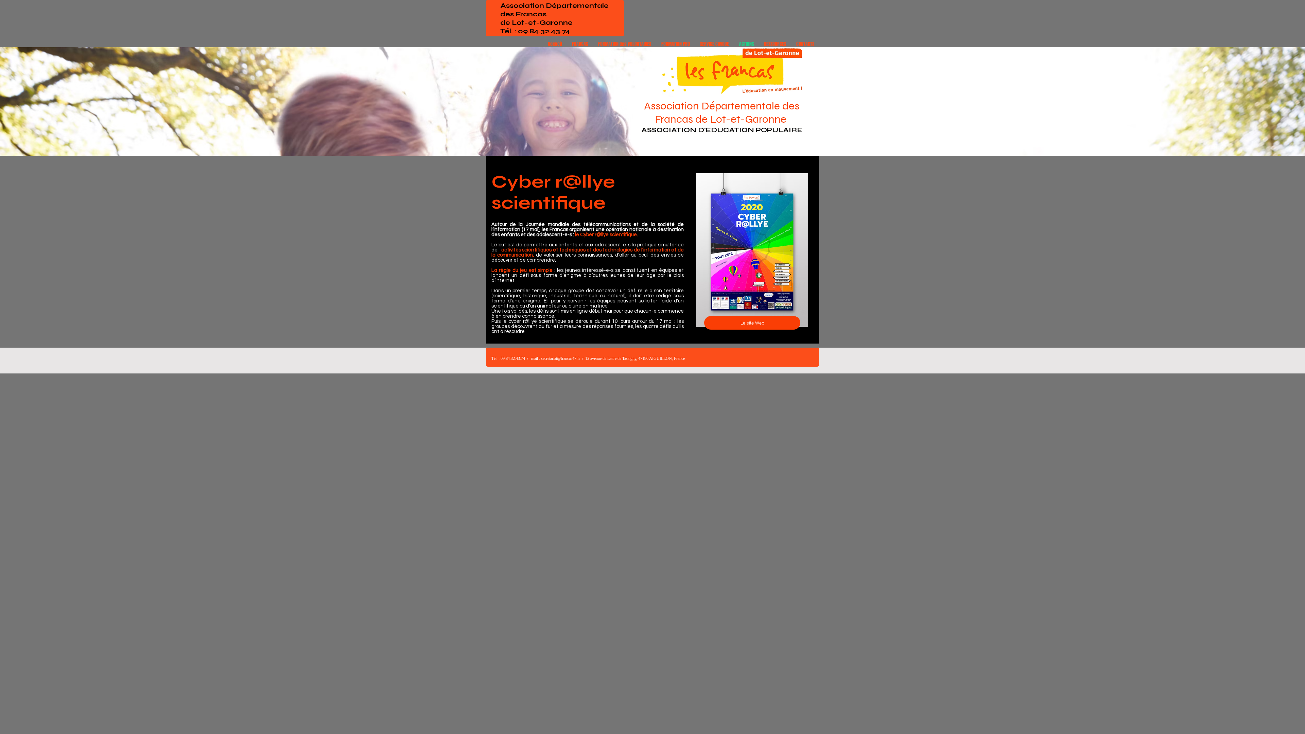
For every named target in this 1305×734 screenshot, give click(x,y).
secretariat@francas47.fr (560, 358)
